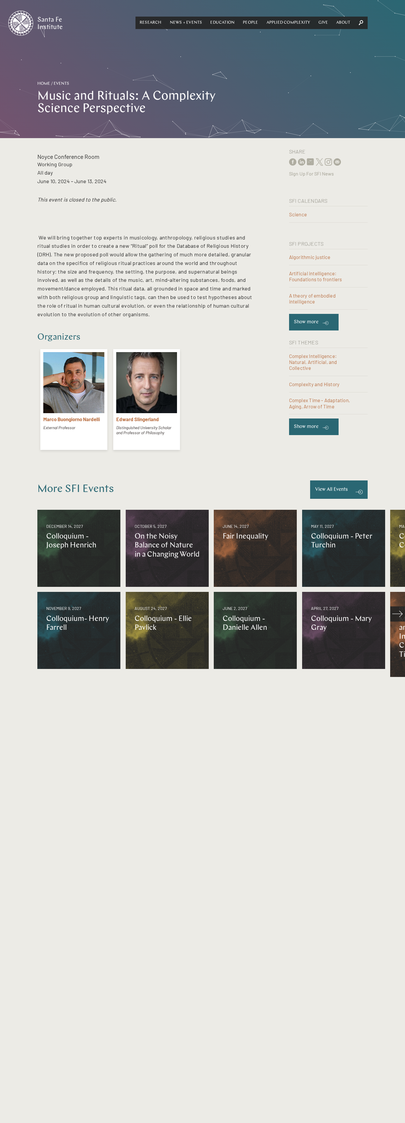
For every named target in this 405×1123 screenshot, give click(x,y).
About (343, 22)
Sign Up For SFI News (311, 173)
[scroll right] (397, 613)
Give (323, 22)
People (250, 22)
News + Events (186, 22)
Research (151, 22)
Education (222, 22)
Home (43, 84)
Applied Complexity (288, 22)
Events (61, 84)
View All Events (331, 489)
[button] (150, 23)
